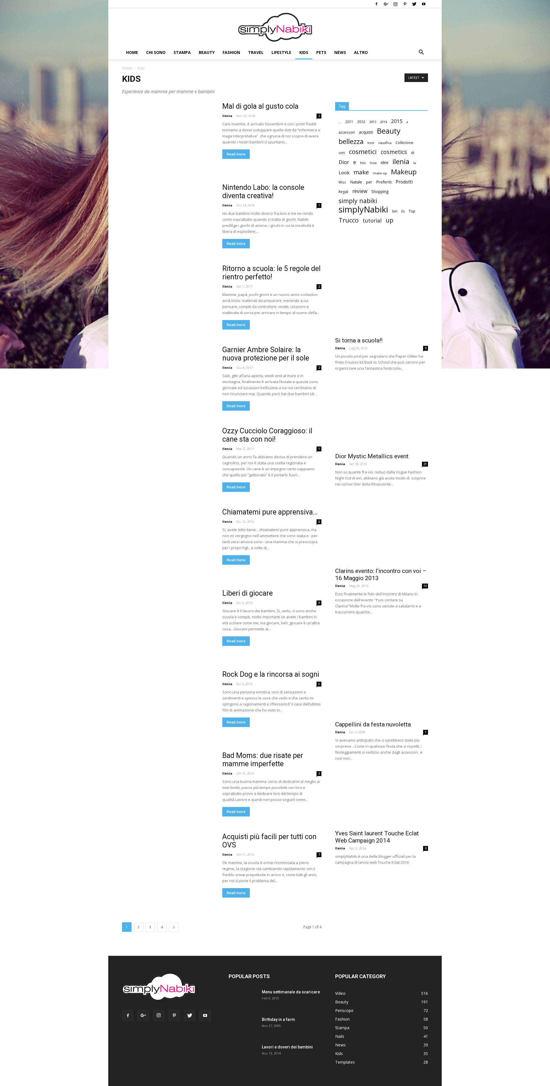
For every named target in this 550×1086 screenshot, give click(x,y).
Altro (361, 52)
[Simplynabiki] (275, 27)
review (359, 191)
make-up (380, 173)
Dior (344, 162)
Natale (356, 182)
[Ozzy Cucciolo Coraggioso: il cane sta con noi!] (147, 452)
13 (425, 586)
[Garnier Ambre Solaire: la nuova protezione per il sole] (167, 390)
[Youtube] (423, 4)
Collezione (404, 142)
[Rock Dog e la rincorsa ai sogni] (168, 716)
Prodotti (404, 182)
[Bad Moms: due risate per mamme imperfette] (163, 793)
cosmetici (363, 152)
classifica (385, 143)
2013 (372, 122)
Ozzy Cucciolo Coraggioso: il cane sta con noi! (267, 435)
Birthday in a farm (278, 1019)
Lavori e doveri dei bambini (287, 1047)
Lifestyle (281, 52)
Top (412, 211)
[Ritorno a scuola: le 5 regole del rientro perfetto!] (168, 310)
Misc (342, 182)
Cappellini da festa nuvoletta (373, 724)
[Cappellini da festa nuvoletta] (381, 670)
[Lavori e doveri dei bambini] (241, 1057)
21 (425, 464)
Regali (343, 191)
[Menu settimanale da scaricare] (242, 1002)
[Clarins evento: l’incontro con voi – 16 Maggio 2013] (381, 530)
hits (363, 163)
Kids (303, 52)
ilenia (400, 162)
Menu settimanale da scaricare (291, 992)
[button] (421, 53)
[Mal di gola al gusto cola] (168, 148)
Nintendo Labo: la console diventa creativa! (263, 191)
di (412, 152)
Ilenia (227, 116)
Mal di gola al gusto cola (260, 106)
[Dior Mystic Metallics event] (381, 415)
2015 (396, 121)
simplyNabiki (363, 209)
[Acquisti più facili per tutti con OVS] (168, 878)
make (361, 172)
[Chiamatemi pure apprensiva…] (168, 554)
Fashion (231, 52)
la (414, 163)
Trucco (349, 220)
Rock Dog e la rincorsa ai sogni (270, 674)
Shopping (379, 191)
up (389, 220)
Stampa (182, 52)
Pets (321, 52)
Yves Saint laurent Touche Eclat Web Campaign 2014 (377, 837)
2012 (361, 121)
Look (344, 172)
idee (384, 162)
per (369, 182)
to (403, 211)
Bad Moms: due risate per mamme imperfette (262, 759)
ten (394, 211)
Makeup (404, 172)
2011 (349, 121)
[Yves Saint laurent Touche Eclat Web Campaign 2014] (381, 798)
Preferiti (384, 182)
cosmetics (394, 152)
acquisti (366, 132)
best (371, 143)
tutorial (372, 221)
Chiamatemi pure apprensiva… (270, 512)
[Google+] (386, 4)
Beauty (207, 52)
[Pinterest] (404, 4)
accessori (347, 132)
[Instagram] (395, 4)
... (340, 122)
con (342, 152)
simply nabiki (358, 201)
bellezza (351, 141)
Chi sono (156, 52)
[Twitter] (414, 4)
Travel (256, 52)
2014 (383, 122)
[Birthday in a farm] (239, 1027)
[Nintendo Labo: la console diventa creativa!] (167, 228)
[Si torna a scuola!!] (381, 286)
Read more (236, 154)
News (340, 52)
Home (132, 52)
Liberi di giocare (247, 593)
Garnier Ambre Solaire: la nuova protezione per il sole (265, 354)
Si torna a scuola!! (358, 340)
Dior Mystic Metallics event (371, 456)
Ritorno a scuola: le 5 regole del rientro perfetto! (271, 272)
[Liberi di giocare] (167, 634)
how (373, 163)
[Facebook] (376, 4)
